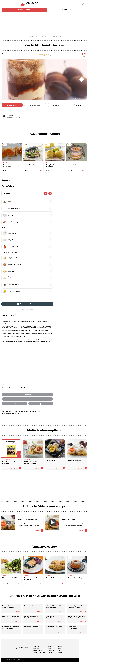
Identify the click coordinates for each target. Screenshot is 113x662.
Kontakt (50, 646)
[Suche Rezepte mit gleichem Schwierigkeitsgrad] (84, 54)
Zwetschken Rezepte (33, 411)
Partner (50, 652)
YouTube (60, 650)
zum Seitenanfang (23, 647)
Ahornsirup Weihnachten (10, 616)
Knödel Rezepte (8, 411)
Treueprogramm (37, 646)
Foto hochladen (27, 394)
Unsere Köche (67, 10)
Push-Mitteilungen (38, 650)
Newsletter (36, 648)
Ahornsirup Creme (30, 606)
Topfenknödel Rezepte (10, 413)
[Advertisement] (44, 486)
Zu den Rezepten (24, 10)
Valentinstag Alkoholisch (54, 626)
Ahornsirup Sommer (31, 626)
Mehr (20, 413)
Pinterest (60, 648)
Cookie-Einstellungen (39, 652)
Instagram (61, 652)
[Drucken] (40, 403)
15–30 (3, 53)
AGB (49, 648)
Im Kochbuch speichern (27, 399)
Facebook (60, 646)
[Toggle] (83, 3)
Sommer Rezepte (20, 411)
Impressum (51, 650)
